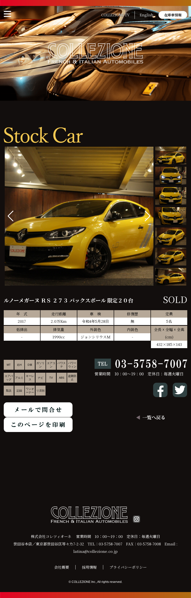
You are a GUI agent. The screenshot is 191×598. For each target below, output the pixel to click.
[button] (147, 216)
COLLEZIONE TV (115, 14)
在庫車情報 (173, 14)
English (146, 14)
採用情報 (89, 567)
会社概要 (61, 567)
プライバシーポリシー (128, 567)
